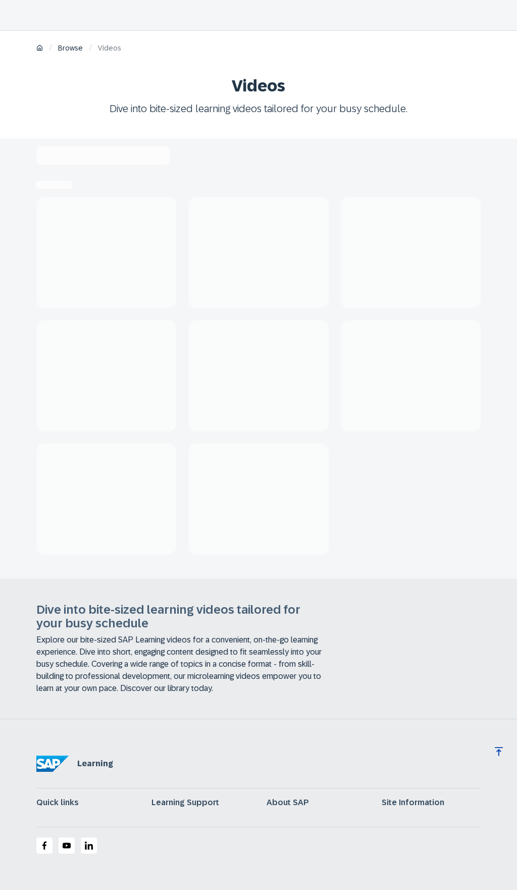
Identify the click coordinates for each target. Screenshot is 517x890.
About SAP (288, 803)
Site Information (413, 803)
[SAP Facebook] (44, 845)
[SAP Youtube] (67, 845)
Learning (95, 763)
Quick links (57, 803)
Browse (70, 48)
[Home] (39, 48)
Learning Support (185, 803)
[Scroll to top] (499, 752)
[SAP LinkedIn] (89, 845)
